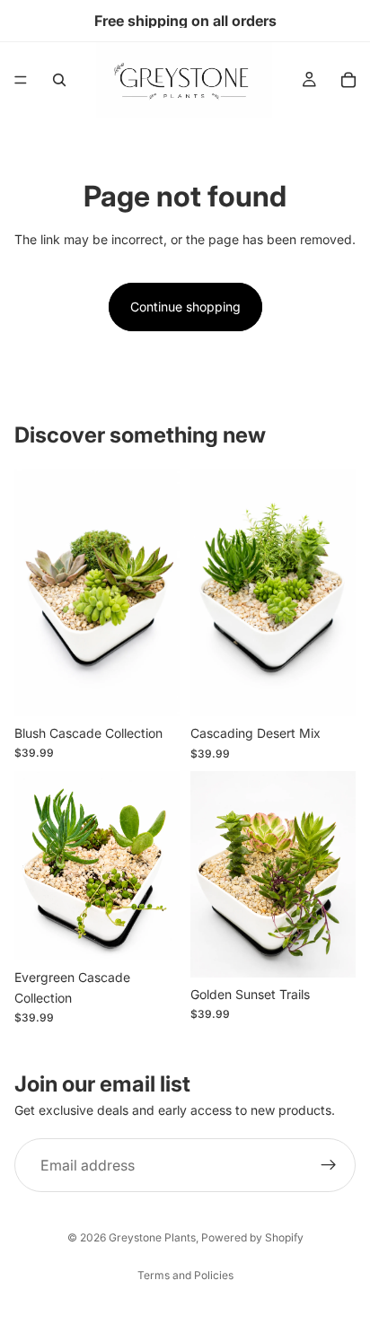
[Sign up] (329, 1165)
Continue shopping (185, 306)
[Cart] (348, 80)
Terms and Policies (185, 1275)
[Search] (59, 80)
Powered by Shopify (252, 1237)
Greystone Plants (152, 1237)
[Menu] (20, 80)
